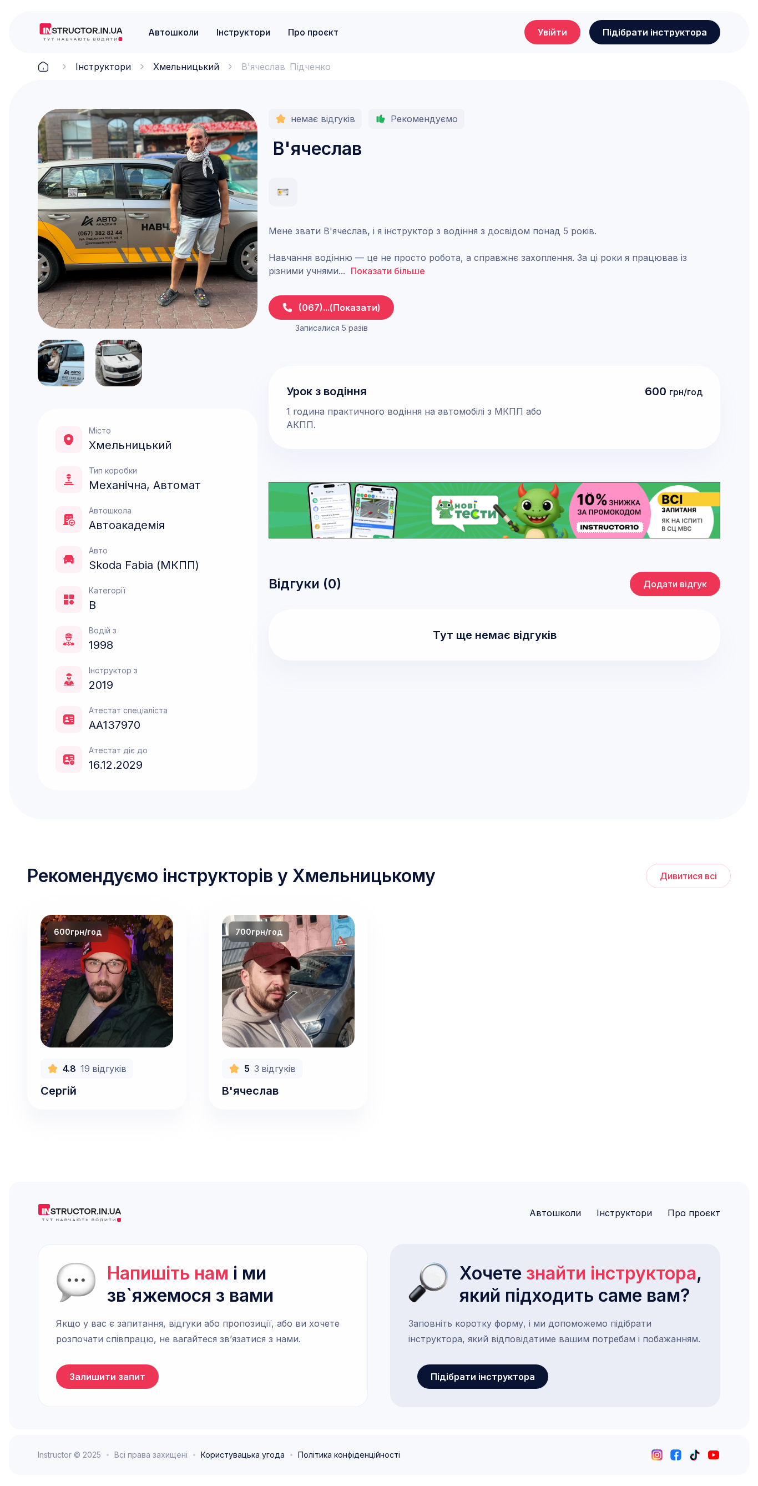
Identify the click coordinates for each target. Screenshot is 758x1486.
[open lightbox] (147, 219)
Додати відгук (675, 584)
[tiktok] (694, 1455)
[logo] (81, 32)
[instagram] (657, 1455)
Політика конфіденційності (349, 1454)
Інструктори (243, 32)
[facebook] (676, 1455)
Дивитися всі (688, 875)
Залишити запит (107, 1376)
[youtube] (713, 1455)
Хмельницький (186, 66)
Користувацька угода (243, 1454)
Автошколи (173, 32)
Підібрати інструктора (655, 32)
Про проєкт (313, 32)
